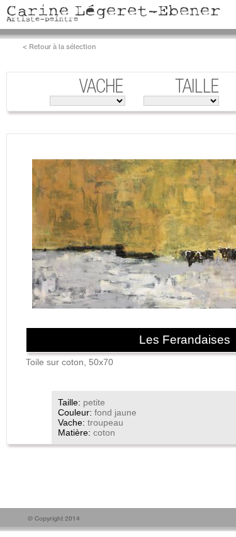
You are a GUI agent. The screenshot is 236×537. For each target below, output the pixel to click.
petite (94, 402)
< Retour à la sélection (59, 46)
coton (104, 432)
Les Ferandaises (184, 339)
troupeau (105, 422)
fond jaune (115, 412)
